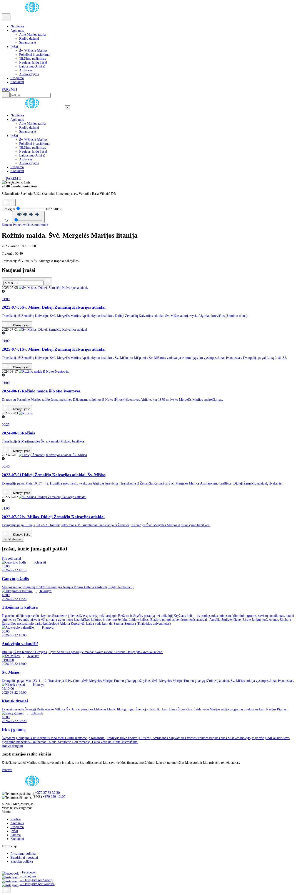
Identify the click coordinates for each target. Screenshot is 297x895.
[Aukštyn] (6, 889)
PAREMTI (9, 89)
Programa (17, 78)
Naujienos (17, 26)
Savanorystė (27, 42)
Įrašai (14, 47)
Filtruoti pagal (12, 558)
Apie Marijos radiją (32, 34)
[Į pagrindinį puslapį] (33, 107)
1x (6, 220)
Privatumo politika (23, 853)
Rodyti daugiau (12, 539)
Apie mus (17, 30)
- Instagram (28, 876)
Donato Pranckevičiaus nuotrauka (25, 225)
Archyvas (25, 70)
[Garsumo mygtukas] (28, 217)
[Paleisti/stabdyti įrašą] (9, 202)
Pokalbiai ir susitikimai (34, 54)
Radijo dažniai (29, 38)
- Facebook (27, 872)
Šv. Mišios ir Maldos (33, 50)
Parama (15, 835)
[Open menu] (6, 17)
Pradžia (15, 819)
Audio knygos (29, 74)
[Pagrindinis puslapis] (33, 11)
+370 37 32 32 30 (47, 792)
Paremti (7, 770)
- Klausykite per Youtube (37, 884)
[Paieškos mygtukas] (6, 94)
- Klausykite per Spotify (36, 880)
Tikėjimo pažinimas (32, 58)
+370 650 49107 (54, 796)
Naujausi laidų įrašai (33, 62)
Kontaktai (17, 82)
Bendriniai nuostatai (24, 857)
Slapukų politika (21, 861)
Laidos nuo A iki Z (32, 66)
